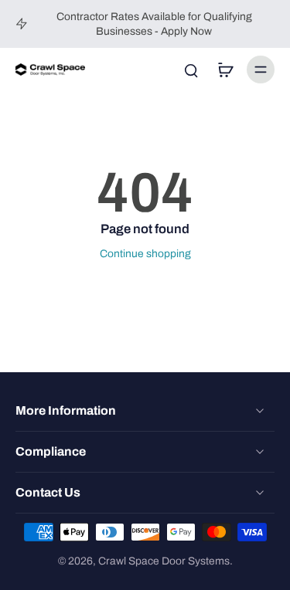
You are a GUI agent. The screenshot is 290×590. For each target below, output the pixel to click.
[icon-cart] (225, 69)
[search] (191, 69)
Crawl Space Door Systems (164, 561)
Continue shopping (145, 253)
